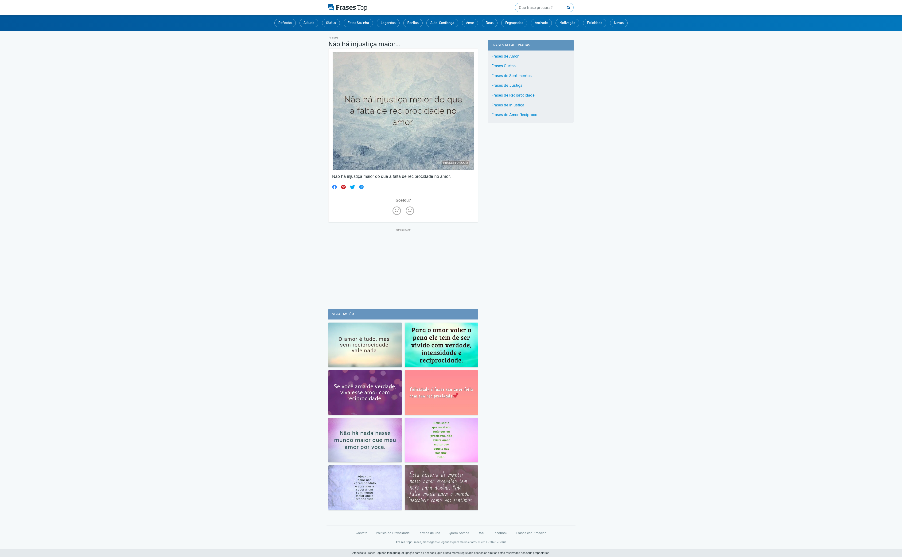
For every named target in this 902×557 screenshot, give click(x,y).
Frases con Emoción (531, 533)
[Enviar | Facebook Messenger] (361, 187)
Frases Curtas (503, 66)
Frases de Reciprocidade (513, 95)
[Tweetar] (352, 187)
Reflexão (285, 23)
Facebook (500, 533)
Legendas (388, 23)
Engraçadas (514, 23)
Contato (361, 533)
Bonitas (413, 23)
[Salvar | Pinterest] (343, 187)
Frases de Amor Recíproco (514, 115)
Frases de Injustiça (507, 105)
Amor (470, 23)
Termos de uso (429, 533)
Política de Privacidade (393, 533)
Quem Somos (459, 533)
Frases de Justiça (506, 85)
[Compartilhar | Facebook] (334, 187)
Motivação (567, 23)
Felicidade (594, 23)
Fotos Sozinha (358, 23)
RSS (481, 533)
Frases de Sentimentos (511, 76)
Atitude (308, 23)
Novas (619, 23)
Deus (490, 23)
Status (331, 23)
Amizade (541, 23)
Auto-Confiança (442, 23)
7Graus (501, 542)
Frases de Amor (505, 56)
